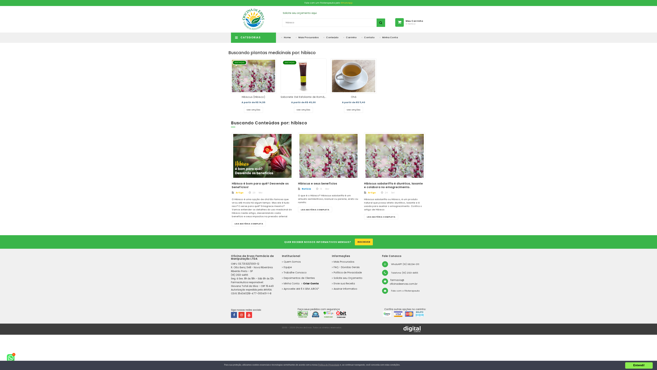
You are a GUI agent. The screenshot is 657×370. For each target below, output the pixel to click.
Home (287, 37)
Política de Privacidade (348, 272)
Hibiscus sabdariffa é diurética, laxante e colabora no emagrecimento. (393, 185)
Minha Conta (390, 37)
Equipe (288, 267)
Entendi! (639, 365)
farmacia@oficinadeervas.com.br (403, 282)
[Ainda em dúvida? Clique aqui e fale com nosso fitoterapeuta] (12, 358)
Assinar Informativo (345, 289)
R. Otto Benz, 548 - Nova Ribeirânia (252, 267)
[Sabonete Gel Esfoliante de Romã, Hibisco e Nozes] (303, 76)
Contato (369, 37)
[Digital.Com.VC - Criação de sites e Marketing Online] (412, 329)
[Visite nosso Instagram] (241, 315)
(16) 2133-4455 (239, 275)
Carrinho (351, 37)
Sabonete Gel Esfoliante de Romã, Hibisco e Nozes (313, 97)
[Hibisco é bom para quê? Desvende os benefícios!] (262, 156)
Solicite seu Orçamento (348, 278)
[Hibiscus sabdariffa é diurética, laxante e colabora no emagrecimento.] (394, 156)
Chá (353, 97)
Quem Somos (292, 261)
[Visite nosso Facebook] (234, 315)
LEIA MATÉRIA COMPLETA (249, 223)
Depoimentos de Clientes (299, 278)
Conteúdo (332, 37)
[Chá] (353, 76)
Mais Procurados (308, 37)
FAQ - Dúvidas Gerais (347, 267)
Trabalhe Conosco (295, 272)
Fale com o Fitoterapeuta (405, 290)
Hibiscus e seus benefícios (317, 184)
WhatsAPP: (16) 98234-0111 (404, 264)
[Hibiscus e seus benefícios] (328, 156)
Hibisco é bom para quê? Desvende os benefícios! (260, 185)
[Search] (381, 22)
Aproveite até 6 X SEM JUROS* (301, 289)
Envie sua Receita (344, 283)
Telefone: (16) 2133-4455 (404, 272)
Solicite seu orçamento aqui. (300, 13)
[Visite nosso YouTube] (249, 315)
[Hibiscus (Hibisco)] (253, 76)
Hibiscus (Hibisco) (253, 97)
